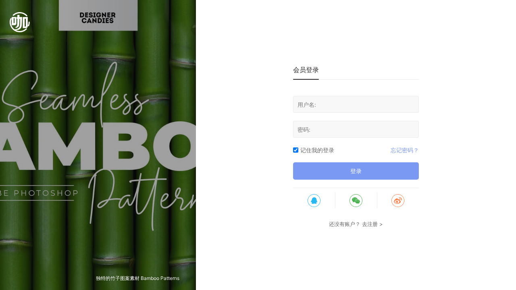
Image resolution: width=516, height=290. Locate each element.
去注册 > (372, 224)
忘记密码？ (405, 150)
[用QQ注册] (314, 200)
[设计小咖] (20, 26)
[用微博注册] (398, 200)
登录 (356, 171)
